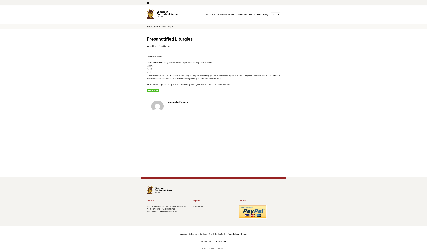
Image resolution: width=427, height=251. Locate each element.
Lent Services (165, 46)
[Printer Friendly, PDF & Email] (153, 90)
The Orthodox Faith (245, 14)
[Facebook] (148, 2)
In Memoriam (198, 206)
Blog (153, 26)
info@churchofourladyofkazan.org (164, 211)
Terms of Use (220, 241)
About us (209, 14)
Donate (276, 14)
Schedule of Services (225, 14)
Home (149, 26)
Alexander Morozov (178, 102)
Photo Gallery (262, 14)
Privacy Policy (206, 241)
